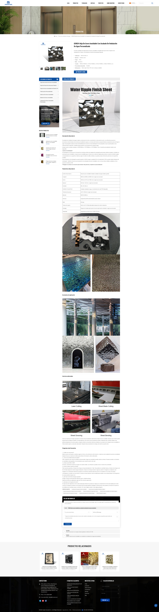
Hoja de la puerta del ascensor (73, 590)
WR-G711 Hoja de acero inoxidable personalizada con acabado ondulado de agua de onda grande (90, 567)
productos (75, 3)
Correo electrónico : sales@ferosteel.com (49, 597)
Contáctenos (121, 3)
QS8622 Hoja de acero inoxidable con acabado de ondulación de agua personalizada (109, 567)
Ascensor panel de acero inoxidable (74, 598)
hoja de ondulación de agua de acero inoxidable (72, 491)
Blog (86, 595)
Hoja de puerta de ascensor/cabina (48, 85)
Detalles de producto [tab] (69, 79)
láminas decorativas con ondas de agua (86, 493)
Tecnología (84, 3)
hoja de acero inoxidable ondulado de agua (97, 489)
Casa (68, 3)
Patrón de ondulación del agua (64, 36)
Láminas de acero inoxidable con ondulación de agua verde (69, 567)
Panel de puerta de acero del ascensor (72, 593)
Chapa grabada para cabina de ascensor (73, 596)
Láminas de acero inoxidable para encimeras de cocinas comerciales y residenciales (52, 135)
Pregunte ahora (81, 72)
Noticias (93, 3)
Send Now (104, 600)
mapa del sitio (65, 609)
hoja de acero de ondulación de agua (70, 493)
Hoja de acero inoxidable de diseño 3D (49, 88)
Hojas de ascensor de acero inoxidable (72, 588)
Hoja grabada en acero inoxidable (73, 600)
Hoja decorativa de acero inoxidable (48, 82)
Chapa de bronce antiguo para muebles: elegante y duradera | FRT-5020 (51, 162)
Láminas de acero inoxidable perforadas (46, 101)
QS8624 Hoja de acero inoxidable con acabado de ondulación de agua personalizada (82, 508)
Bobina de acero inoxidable (46, 97)
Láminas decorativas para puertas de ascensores (74, 584)
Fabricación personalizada (46, 91)
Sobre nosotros (110, 3)
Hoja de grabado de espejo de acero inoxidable (74, 603)
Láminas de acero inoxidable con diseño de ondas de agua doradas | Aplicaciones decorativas (49, 567)
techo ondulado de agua (101, 493)
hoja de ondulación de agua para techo (90, 491)
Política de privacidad (76, 609)
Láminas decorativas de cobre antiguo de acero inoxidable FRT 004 (51, 148)
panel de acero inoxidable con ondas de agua (108, 491)
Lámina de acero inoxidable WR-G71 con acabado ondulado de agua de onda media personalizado (51, 142)
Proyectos (100, 3)
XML (70, 609)
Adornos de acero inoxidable (46, 94)
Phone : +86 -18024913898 (46, 594)
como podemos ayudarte (47, 109)
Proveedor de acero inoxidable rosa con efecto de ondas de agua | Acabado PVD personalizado (52, 155)
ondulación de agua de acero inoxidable (79, 489)
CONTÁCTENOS (45, 123)
